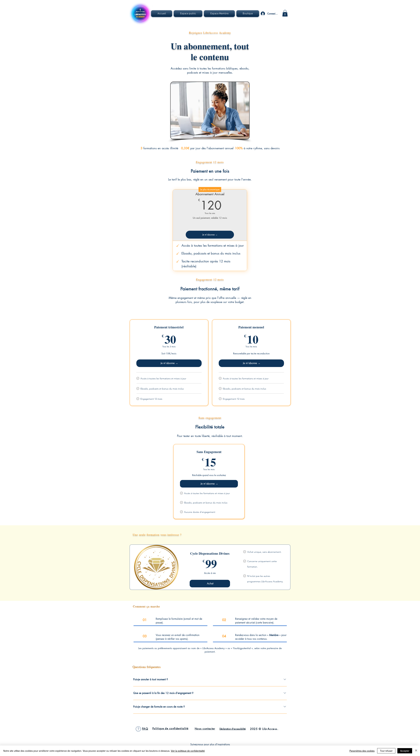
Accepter (404, 750)
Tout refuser (386, 750)
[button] (188, 13)
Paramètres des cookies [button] (362, 750)
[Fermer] (416, 750)
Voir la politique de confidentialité (188, 750)
